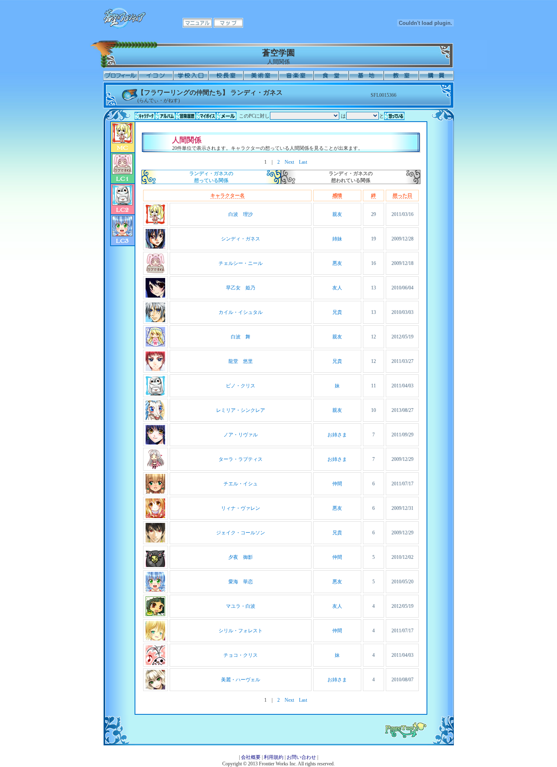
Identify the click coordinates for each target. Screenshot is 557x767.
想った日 (402, 195)
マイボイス (206, 116)
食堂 (331, 75)
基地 (366, 75)
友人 (337, 288)
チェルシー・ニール (241, 263)
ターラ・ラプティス (241, 459)
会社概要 (251, 757)
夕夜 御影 (240, 557)
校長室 (225, 75)
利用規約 (273, 757)
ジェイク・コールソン (240, 533)
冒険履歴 (185, 116)
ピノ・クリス (240, 386)
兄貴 (337, 312)
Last (303, 162)
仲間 (337, 484)
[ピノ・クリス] (155, 394)
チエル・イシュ (240, 484)
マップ (228, 23)
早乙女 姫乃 (240, 288)
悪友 (337, 263)
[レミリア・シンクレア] (155, 418)
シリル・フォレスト (241, 631)
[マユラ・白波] (155, 614)
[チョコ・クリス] (155, 663)
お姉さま (337, 435)
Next (289, 162)
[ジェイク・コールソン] (155, 541)
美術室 (260, 75)
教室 (401, 75)
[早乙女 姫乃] (155, 296)
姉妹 (337, 239)
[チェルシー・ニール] (155, 271)
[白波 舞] (155, 345)
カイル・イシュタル (241, 312)
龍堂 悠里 (240, 361)
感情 (337, 195)
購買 (436, 75)
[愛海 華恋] (155, 590)
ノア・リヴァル (240, 435)
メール (226, 116)
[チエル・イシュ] (155, 492)
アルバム (165, 116)
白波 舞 (240, 337)
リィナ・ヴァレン (240, 508)
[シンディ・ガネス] (155, 247)
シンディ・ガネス (240, 239)
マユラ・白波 (240, 606)
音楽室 (296, 75)
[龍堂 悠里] (155, 369)
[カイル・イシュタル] (155, 320)
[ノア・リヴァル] (155, 443)
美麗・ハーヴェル (240, 680)
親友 (337, 214)
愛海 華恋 (240, 582)
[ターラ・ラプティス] (155, 467)
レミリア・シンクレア (240, 410)
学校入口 (190, 75)
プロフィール (120, 75)
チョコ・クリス (240, 655)
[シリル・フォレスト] (155, 639)
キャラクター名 (227, 195)
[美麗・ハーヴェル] (155, 688)
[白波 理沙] (155, 222)
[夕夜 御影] (155, 565)
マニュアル (197, 23)
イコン (155, 75)
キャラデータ (145, 116)
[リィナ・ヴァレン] (155, 516)
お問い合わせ (301, 757)
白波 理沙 (240, 214)
